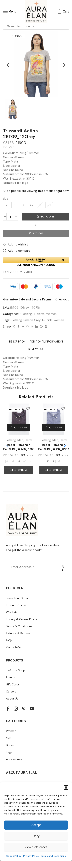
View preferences (36, 847)
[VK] (23, 326)
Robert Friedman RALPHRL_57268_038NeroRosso (18, 447)
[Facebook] (18, 326)
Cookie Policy (13, 856)
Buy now (37, 233)
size (5, 199)
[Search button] (65, 26)
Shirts (29, 440)
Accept (36, 825)
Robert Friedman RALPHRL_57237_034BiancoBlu (53, 447)
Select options (18, 470)
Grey (37, 320)
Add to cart (47, 216)
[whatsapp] (41, 326)
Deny (36, 836)
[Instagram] (16, 709)
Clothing (26, 314)
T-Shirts (47, 320)
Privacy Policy (31, 856)
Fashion (28, 320)
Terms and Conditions (53, 856)
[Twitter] (13, 326)
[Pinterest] (27, 326)
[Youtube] (32, 709)
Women (51, 314)
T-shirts (39, 314)
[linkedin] (36, 326)
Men (20, 440)
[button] (66, 787)
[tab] (17, 341)
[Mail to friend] (32, 326)
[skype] (45, 326)
